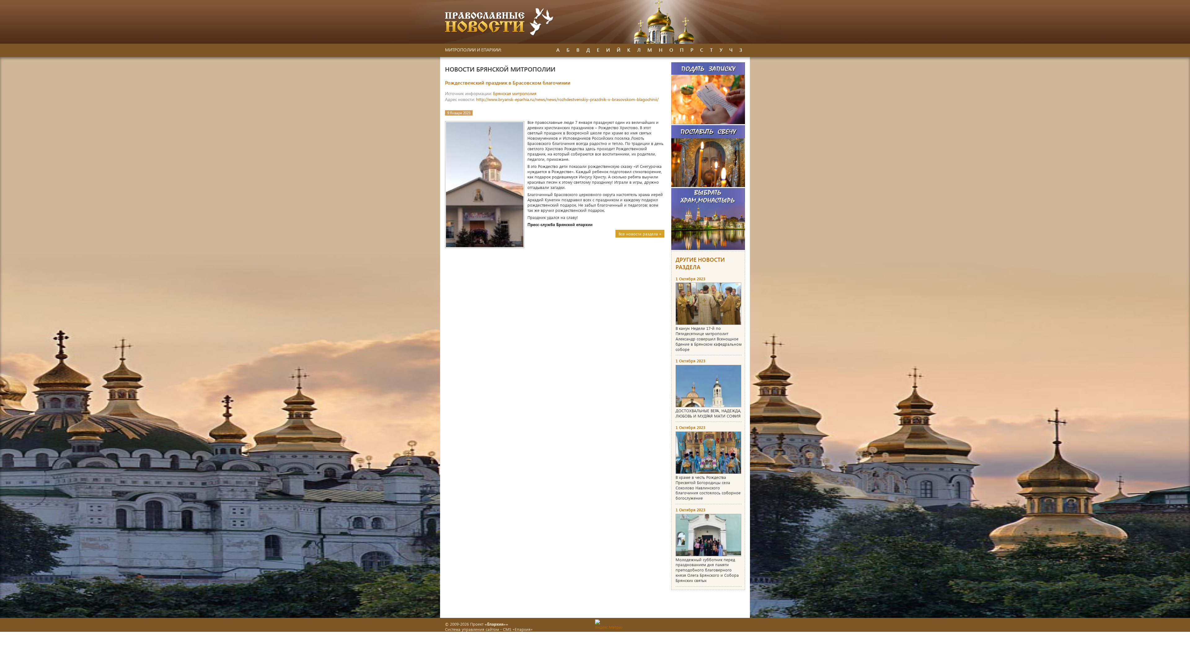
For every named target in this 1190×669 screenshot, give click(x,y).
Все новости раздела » (640, 233)
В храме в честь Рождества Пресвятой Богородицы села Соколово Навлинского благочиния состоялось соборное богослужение (708, 487)
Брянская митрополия (514, 93)
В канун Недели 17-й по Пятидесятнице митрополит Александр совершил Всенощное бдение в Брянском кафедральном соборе (709, 339)
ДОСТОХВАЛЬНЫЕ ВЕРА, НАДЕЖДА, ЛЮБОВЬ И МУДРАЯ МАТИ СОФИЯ (708, 413)
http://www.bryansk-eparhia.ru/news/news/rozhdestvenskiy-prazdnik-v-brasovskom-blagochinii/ (567, 99)
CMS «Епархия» (518, 629)
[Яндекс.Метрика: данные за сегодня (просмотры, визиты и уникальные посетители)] (608, 624)
